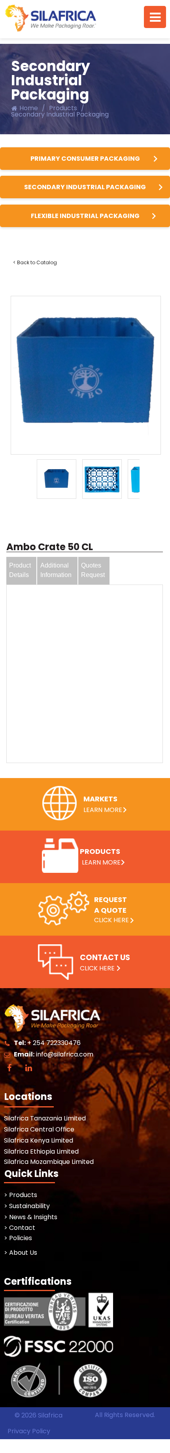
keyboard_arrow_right (155, 159)
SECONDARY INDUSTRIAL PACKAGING (85, 187)
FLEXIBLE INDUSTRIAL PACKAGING (85, 215)
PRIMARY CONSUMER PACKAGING (85, 158)
